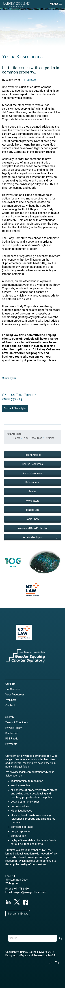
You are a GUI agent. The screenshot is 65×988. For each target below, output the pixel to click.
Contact (15, 408)
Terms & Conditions (17, 722)
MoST (51, 955)
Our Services (12, 689)
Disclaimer (11, 733)
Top (57, 962)
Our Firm (10, 683)
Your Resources (15, 694)
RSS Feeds (11, 738)
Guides (32, 491)
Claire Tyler (9, 378)
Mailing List (32, 509)
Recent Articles (32, 454)
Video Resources (32, 473)
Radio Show (32, 519)
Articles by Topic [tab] (32, 537)
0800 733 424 (12, 399)
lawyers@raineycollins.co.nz (29, 892)
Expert (24, 955)
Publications (32, 482)
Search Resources (32, 464)
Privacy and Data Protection (32, 528)
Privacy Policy (13, 727)
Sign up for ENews (17, 913)
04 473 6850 (21, 888)
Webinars (10, 700)
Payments (11, 744)
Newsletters (32, 500)
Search (9, 717)
